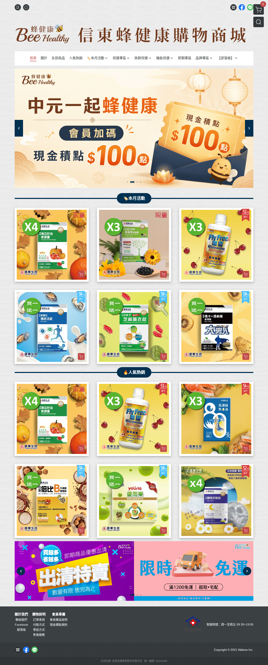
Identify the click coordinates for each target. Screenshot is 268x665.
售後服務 (39, 634)
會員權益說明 (58, 619)
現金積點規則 (58, 624)
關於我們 (21, 614)
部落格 (21, 629)
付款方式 (39, 624)
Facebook (21, 624)
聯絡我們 (21, 619)
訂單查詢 (39, 619)
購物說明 (39, 614)
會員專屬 (58, 614)
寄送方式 (39, 629)
